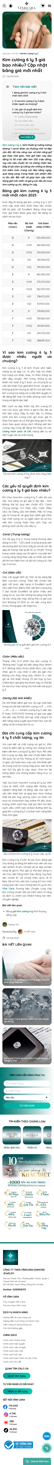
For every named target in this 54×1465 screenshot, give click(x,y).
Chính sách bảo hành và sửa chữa (20, 1358)
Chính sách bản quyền (14, 1343)
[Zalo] (47, 1436)
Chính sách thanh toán (14, 1340)
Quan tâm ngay (17, 1375)
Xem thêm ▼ (27, 137)
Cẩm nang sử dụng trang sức (17, 1324)
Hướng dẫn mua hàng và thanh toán (21, 1321)
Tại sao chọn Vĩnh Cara (14, 1305)
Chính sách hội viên (12, 1354)
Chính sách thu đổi (12, 1361)
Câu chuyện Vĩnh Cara (14, 1301)
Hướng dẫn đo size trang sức (17, 1317)
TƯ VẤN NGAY (27, 1105)
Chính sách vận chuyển (14, 1347)
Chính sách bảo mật (13, 1351)
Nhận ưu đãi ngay (18, 1391)
